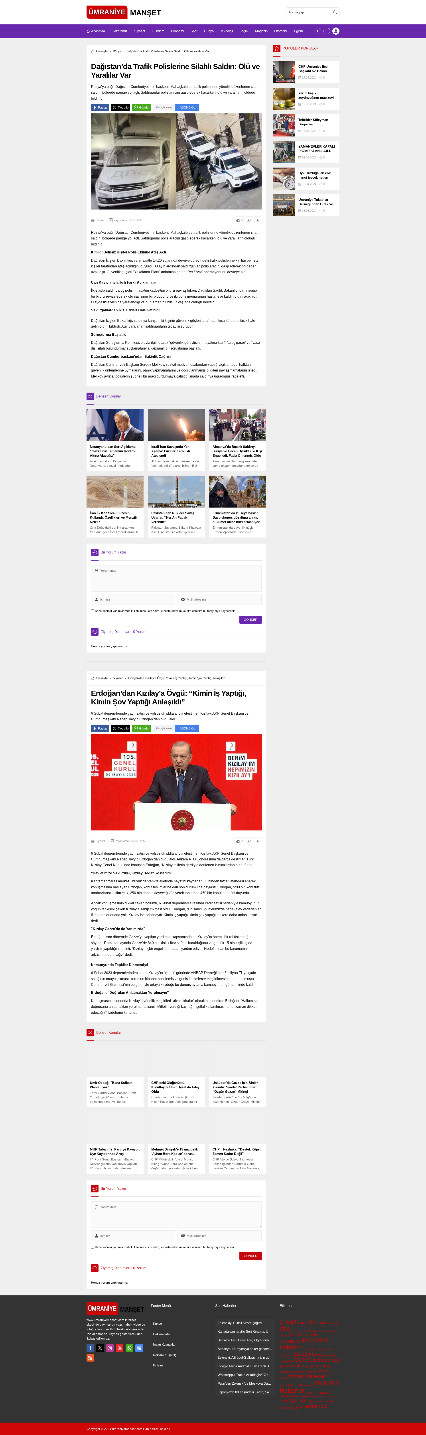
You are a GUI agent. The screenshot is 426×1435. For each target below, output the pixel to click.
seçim (298, 1385)
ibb (282, 1366)
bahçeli (332, 1323)
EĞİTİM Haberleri (324, 1355)
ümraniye (314, 1401)
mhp (322, 1370)
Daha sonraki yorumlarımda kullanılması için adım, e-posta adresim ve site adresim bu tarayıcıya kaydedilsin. (165, 610)
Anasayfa (101, 51)
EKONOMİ (290, 1341)
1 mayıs (289, 1321)
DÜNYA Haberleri (305, 1334)
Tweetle (123, 107)
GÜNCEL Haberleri (317, 1360)
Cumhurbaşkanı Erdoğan (322, 1331)
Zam (283, 1401)
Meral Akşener (308, 1372)
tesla (295, 1396)
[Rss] (90, 1358)
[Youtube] (119, 1348)
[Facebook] (90, 1348)
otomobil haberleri (307, 1376)
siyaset (308, 1385)
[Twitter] (100, 1348)
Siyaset (118, 678)
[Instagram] (110, 1348)
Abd (302, 1323)
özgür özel (297, 1400)
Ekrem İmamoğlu (314, 1349)
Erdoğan (303, 1354)
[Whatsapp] (129, 1348)
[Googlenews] (139, 1348)
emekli (329, 1349)
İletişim (158, 1365)
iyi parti (318, 1365)
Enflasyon (286, 1355)
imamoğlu (294, 1365)
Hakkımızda (161, 1334)
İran (295, 1407)
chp (285, 1328)
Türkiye (304, 1396)
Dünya (117, 51)
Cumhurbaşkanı (299, 1331)
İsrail (303, 1406)
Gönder (144, 107)
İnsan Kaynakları (165, 1344)
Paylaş (102, 107)
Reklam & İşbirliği (165, 1355)
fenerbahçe (287, 1361)
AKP (310, 1323)
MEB (329, 1367)
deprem (284, 1335)
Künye (157, 1323)
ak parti (320, 1322)
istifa (307, 1366)
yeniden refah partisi (323, 1396)
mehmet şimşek (289, 1372)
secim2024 (286, 1385)
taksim (310, 1392)
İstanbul (318, 1406)
